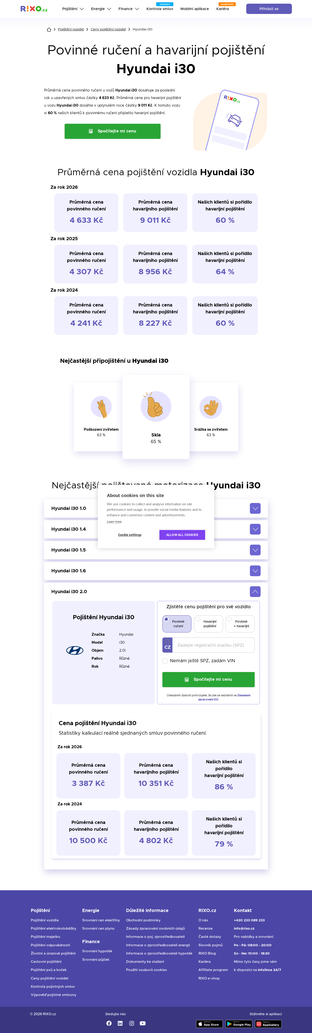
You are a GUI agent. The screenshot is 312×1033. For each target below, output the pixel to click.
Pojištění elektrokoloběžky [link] (53, 928)
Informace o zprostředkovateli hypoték (159, 953)
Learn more (114, 521)
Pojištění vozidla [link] (45, 920)
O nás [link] (203, 920)
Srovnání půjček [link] (95, 959)
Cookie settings (129, 535)
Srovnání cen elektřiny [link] (101, 920)
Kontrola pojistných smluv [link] (53, 986)
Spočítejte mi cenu (117, 131)
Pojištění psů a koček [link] (49, 970)
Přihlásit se (269, 9)
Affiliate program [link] (213, 970)
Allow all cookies (182, 535)
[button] (156, 550)
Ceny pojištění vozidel (108, 29)
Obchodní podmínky (143, 920)
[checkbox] (208, 661)
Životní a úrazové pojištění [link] (53, 953)
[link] (34, 9)
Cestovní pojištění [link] (46, 961)
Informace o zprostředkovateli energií (158, 945)
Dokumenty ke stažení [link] (145, 961)
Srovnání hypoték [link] (97, 951)
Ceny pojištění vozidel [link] (49, 978)
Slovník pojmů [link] (210, 945)
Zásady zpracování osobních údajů (155, 928)
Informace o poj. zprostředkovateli (155, 937)
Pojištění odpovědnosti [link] (50, 945)
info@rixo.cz (244, 928)
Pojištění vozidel (71, 29)
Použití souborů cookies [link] (146, 970)
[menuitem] (73, 9)
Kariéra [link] (204, 961)
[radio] (166, 619)
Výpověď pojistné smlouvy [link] (53, 995)
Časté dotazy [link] (209, 937)
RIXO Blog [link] (207, 953)
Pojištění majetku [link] (45, 937)
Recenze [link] (205, 928)
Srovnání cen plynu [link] (98, 928)
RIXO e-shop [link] (209, 978)
